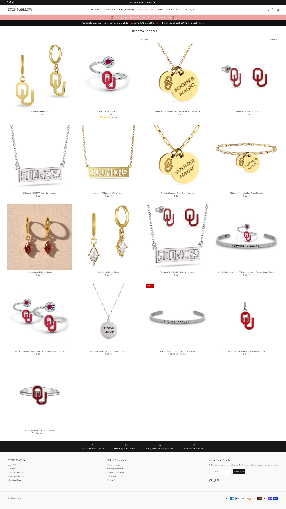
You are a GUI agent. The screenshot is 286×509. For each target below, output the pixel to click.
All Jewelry (109, 9)
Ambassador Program (16, 476)
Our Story (11, 469)
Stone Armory (17, 498)
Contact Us (12, 465)
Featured (95, 9)
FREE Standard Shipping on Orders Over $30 (143, 2)
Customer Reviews (15, 472)
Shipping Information (115, 469)
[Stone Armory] (20, 9)
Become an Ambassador (169, 9)
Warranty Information (115, 476)
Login (189, 9)
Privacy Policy (112, 480)
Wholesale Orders (15, 480)
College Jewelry (126, 9)
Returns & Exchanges (115, 472)
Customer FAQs (113, 465)
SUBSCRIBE (239, 472)
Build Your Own (146, 9)
